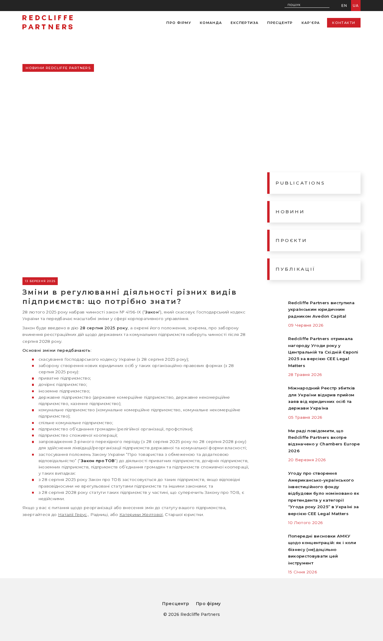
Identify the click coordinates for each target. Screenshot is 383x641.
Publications (300, 183)
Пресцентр (280, 23)
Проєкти (291, 240)
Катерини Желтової (141, 514)
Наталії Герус (72, 514)
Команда (211, 23)
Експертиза (245, 23)
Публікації (296, 269)
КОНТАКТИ (343, 23)
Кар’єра (311, 23)
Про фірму (178, 23)
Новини (290, 211)
